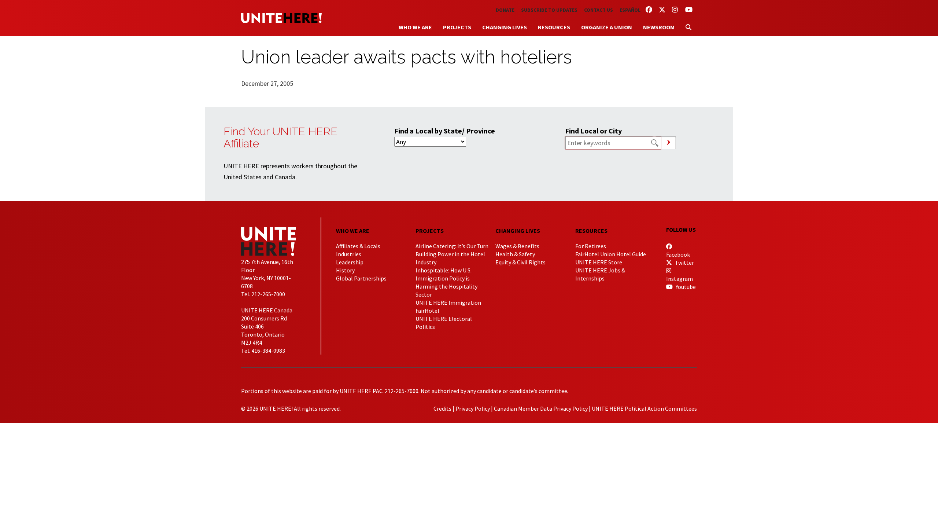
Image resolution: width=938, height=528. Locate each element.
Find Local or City (593, 130)
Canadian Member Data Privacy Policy (541, 408)
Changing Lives (504, 27)
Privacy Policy (472, 408)
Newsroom (659, 27)
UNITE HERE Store (598, 262)
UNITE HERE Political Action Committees (644, 408)
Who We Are (415, 27)
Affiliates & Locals (358, 246)
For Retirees (590, 246)
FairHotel (427, 310)
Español (630, 9)
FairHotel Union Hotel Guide (610, 254)
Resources (554, 27)
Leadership (349, 262)
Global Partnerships (361, 278)
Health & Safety (515, 254)
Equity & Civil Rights (520, 262)
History (345, 270)
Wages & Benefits (517, 246)
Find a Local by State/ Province (444, 130)
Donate (505, 9)
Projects (457, 27)
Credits (442, 408)
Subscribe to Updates (549, 9)
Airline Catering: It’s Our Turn (452, 246)
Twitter (684, 262)
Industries (348, 254)
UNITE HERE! (281, 18)
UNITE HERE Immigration (448, 302)
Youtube (685, 286)
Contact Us (598, 9)
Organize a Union (606, 27)
